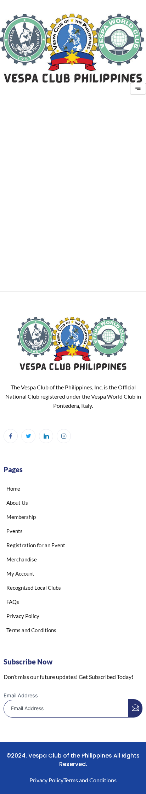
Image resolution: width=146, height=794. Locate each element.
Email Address (21, 695)
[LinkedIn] (46, 436)
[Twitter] (28, 436)
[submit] (135, 708)
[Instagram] (64, 436)
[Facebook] (11, 436)
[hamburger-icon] (138, 89)
